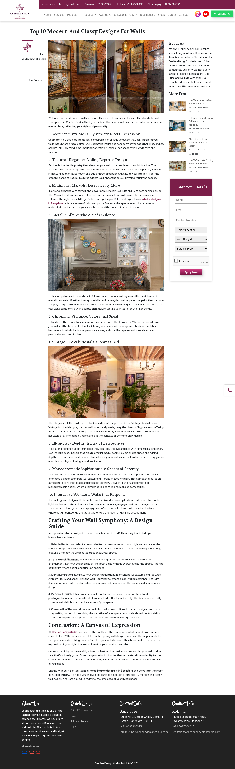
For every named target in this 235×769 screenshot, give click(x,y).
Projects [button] (72, 14)
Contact (183, 14)
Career (172, 14)
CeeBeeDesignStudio (64, 632)
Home (47, 14)
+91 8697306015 (105, 4)
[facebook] (24, 752)
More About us (30, 746)
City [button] (132, 14)
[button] (229, 390)
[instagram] (198, 13)
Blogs (161, 14)
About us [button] (88, 14)
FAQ (73, 715)
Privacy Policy (79, 721)
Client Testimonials (82, 710)
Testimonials (147, 14)
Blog (73, 727)
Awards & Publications (113, 14)
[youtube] (206, 13)
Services (59, 14)
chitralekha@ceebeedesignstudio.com (61, 4)
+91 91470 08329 (171, 4)
